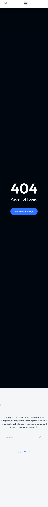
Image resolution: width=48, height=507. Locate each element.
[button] (26, 3)
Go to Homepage (24, 211)
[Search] (40, 437)
